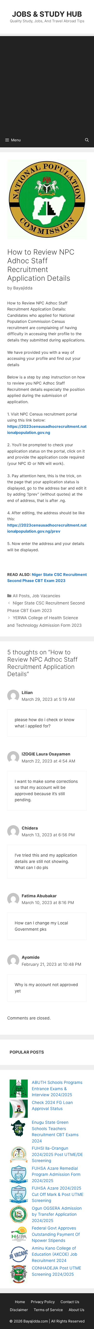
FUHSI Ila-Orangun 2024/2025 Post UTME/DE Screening (57, 1154)
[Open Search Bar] (87, 140)
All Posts (21, 595)
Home (20, 1301)
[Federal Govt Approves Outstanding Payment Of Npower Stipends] (19, 1235)
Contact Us (69, 1301)
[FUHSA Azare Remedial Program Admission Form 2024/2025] (19, 1175)
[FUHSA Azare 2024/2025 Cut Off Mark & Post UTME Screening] (19, 1195)
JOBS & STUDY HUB (47, 14)
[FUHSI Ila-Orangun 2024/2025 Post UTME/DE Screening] (19, 1155)
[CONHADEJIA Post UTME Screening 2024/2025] (19, 1275)
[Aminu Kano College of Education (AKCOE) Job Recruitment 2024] (19, 1255)
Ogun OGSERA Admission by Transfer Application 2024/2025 (57, 1214)
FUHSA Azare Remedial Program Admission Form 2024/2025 (56, 1174)
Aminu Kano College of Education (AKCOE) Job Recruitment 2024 (54, 1254)
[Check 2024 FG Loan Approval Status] (19, 1110)
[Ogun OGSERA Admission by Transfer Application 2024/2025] (19, 1215)
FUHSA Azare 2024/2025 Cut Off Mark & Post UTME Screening (57, 1194)
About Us (76, 1309)
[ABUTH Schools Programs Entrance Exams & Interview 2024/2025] (19, 1090)
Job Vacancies (46, 595)
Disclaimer (19, 1309)
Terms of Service (48, 1309)
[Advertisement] (47, 83)
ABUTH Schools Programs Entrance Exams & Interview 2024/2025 (57, 1088)
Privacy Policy (43, 1301)
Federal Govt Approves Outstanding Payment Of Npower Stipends (56, 1234)
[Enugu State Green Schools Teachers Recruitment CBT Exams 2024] (19, 1129)
